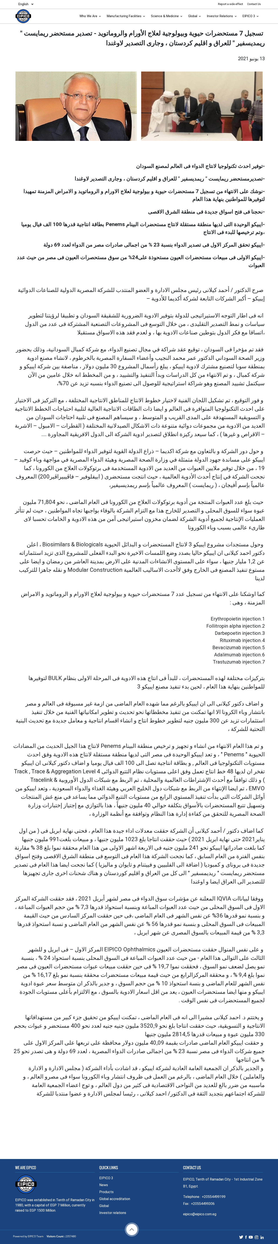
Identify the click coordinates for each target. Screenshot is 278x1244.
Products (106, 1192)
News (103, 1185)
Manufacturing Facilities (124, 16)
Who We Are (88, 16)
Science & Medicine (165, 16)
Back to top (132, 1229)
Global (192, 16)
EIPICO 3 (249, 16)
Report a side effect (231, 4)
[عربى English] (24, 4)
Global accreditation (114, 1199)
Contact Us (254, 4)
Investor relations (112, 1213)
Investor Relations (220, 16)
